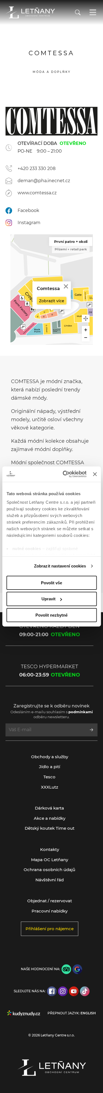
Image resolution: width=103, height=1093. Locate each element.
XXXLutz (49, 787)
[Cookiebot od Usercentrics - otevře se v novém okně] (65, 474)
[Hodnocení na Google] (77, 969)
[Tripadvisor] (66, 969)
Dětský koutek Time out (49, 828)
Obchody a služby (49, 756)
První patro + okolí (70, 241)
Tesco (49, 776)
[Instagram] (63, 991)
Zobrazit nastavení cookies (60, 566)
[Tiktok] (85, 991)
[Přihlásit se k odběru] (91, 729)
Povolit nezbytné (51, 615)
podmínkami (80, 712)
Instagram (29, 222)
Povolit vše (51, 582)
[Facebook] (52, 991)
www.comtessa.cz (37, 192)
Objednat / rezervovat (49, 900)
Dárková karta (49, 808)
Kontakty (49, 849)
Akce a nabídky (49, 818)
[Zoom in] (86, 330)
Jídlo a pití (49, 766)
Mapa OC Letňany (49, 859)
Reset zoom (86, 318)
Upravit (48, 598)
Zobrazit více (51, 300)
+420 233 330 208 (36, 168)
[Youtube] (74, 991)
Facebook (28, 210)
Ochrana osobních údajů (49, 869)
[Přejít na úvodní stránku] (30, 12)
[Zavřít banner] (95, 474)
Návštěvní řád (49, 879)
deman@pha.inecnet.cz (44, 180)
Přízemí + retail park (71, 249)
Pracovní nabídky (50, 911)
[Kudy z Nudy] (23, 1013)
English (88, 1013)
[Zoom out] (86, 337)
